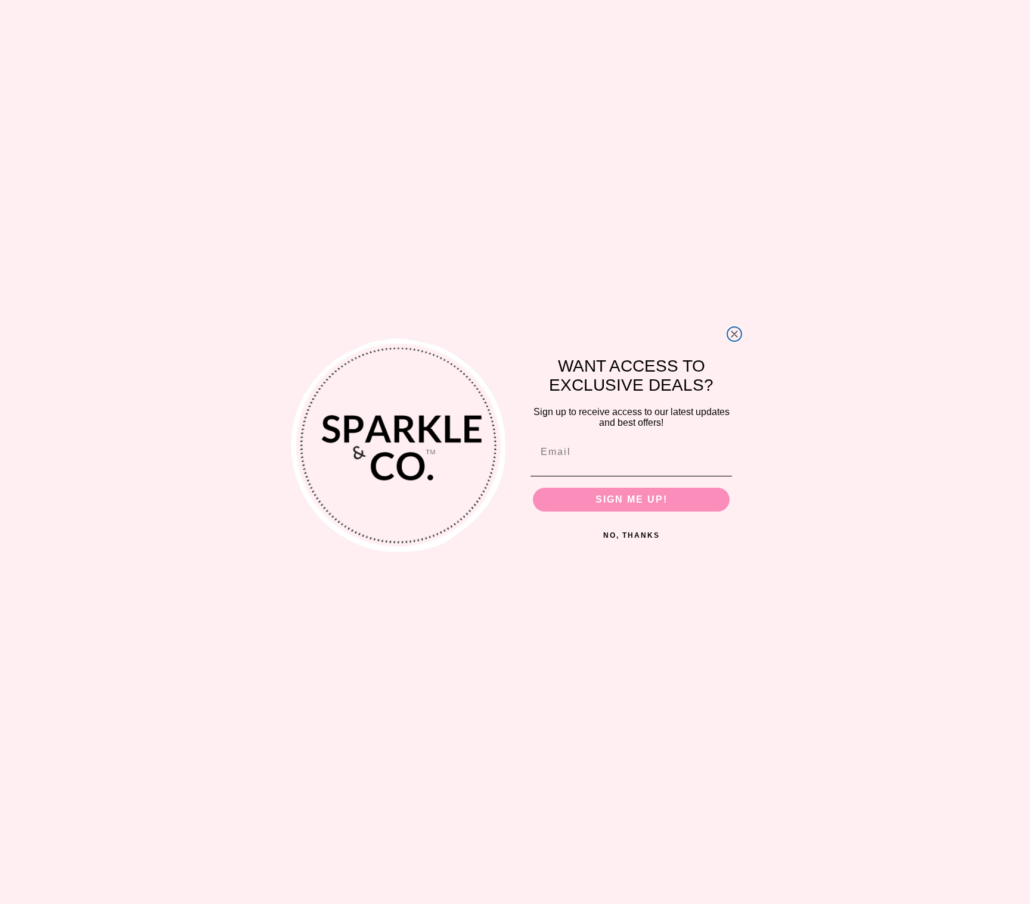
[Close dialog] (734, 334)
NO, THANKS (631, 535)
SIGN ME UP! (631, 499)
